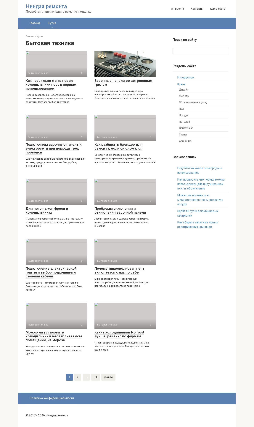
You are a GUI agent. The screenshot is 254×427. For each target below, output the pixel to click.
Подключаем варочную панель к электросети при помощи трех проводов (53, 148)
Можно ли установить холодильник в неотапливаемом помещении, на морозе (54, 336)
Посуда (184, 115)
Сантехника (186, 128)
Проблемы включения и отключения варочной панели (120, 210)
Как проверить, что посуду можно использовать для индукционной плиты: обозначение (201, 184)
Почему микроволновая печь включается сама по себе (119, 270)
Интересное (185, 77)
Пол (181, 108)
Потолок (184, 121)
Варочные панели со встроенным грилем (123, 82)
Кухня (52, 23)
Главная (34, 23)
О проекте (177, 8)
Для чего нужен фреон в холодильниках (47, 210)
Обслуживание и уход (193, 102)
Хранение (185, 141)
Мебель (184, 96)
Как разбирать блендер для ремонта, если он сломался (118, 146)
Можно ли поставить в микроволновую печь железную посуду (200, 200)
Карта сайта (217, 8)
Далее (108, 377)
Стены (183, 134)
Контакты (197, 8)
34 (95, 377)
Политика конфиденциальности (51, 398)
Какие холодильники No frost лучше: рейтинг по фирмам (119, 334)
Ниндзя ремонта (46, 6)
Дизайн (184, 89)
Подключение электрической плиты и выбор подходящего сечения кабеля (51, 272)
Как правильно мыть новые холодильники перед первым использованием (51, 84)
